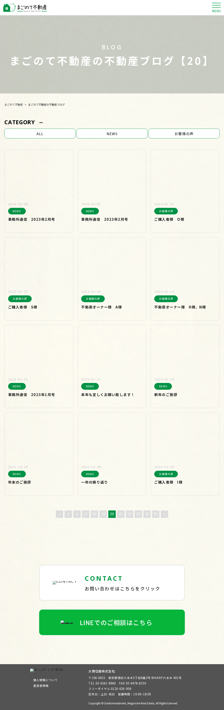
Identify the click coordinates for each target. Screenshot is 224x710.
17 (86, 514)
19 (103, 514)
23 (138, 514)
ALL (40, 133)
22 (129, 514)
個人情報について (45, 680)
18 (94, 514)
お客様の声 (184, 133)
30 (147, 514)
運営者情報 (41, 686)
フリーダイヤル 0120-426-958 (109, 689)
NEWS (112, 133)
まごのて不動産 (13, 105)
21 (121, 514)
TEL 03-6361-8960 (102, 683)
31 (156, 514)
